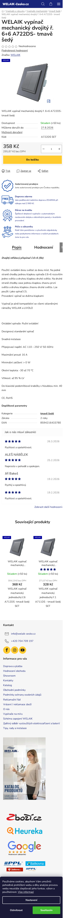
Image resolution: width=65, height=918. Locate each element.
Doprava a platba (12, 666)
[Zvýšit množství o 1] (59, 149)
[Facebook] (6, 650)
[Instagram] (14, 650)
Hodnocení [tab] (43, 247)
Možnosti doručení (12, 132)
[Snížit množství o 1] (43, 149)
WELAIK (15, 55)
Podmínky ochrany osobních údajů (22, 695)
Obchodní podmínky (14, 690)
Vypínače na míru (13, 714)
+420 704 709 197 (22, 641)
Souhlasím (46, 910)
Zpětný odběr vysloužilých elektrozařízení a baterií (31, 723)
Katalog (7, 685)
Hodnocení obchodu (14, 671)
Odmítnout (16, 910)
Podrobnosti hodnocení (15, 50)
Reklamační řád (12, 699)
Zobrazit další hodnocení (48, 507)
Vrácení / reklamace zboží (17, 704)
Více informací (26, 892)
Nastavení (31, 900)
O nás (6, 709)
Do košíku (32, 159)
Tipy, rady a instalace (15, 728)
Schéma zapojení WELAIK (17, 718)
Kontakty (8, 680)
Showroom (9, 675)
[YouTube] (22, 650)
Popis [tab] (17, 247)
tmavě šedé (47, 413)
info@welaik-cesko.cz (23, 634)
